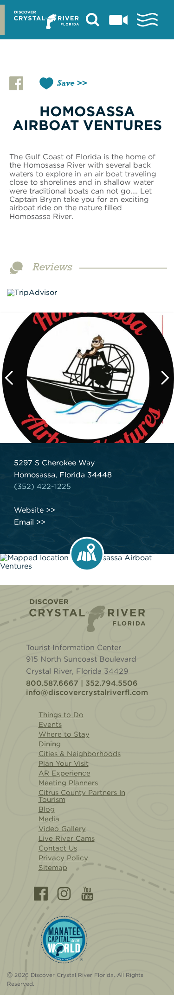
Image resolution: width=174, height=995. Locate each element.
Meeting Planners (68, 783)
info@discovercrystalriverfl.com (87, 692)
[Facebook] (40, 894)
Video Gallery (62, 829)
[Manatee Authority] (64, 939)
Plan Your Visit (64, 763)
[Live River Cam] (118, 20)
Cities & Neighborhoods (80, 754)
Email (24, 522)
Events (50, 724)
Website (29, 510)
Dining (50, 744)
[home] (46, 20)
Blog (47, 809)
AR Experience (64, 773)
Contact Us (58, 848)
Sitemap (53, 868)
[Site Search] (93, 20)
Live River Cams (67, 838)
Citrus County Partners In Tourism (82, 796)
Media (49, 819)
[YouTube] (87, 894)
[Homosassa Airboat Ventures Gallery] (87, 378)
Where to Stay (64, 734)
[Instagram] (64, 894)
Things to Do (61, 715)
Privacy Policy (63, 858)
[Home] (87, 615)
